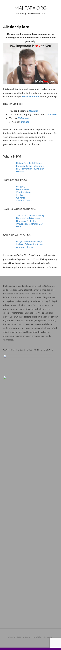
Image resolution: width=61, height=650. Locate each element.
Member (33, 111)
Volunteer (23, 118)
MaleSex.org (30, 8)
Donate (25, 121)
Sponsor (52, 114)
